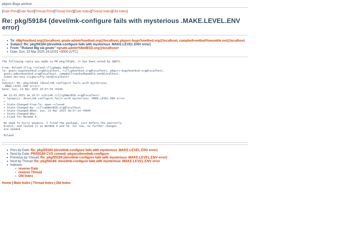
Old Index (120, 11)
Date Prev (10, 11)
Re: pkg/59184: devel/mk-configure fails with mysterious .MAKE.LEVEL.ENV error (97, 161)
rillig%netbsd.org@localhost (38, 40)
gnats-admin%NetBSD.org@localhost (87, 48)
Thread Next (64, 11)
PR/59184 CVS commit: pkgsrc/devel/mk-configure (70, 153)
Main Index (22, 183)
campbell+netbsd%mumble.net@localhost (212, 40)
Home (6, 183)
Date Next (26, 11)
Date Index (82, 11)
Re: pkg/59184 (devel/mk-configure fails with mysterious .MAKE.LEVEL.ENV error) (94, 150)
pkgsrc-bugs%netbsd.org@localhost (148, 40)
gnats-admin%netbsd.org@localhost (89, 40)
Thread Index (101, 11)
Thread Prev (44, 11)
